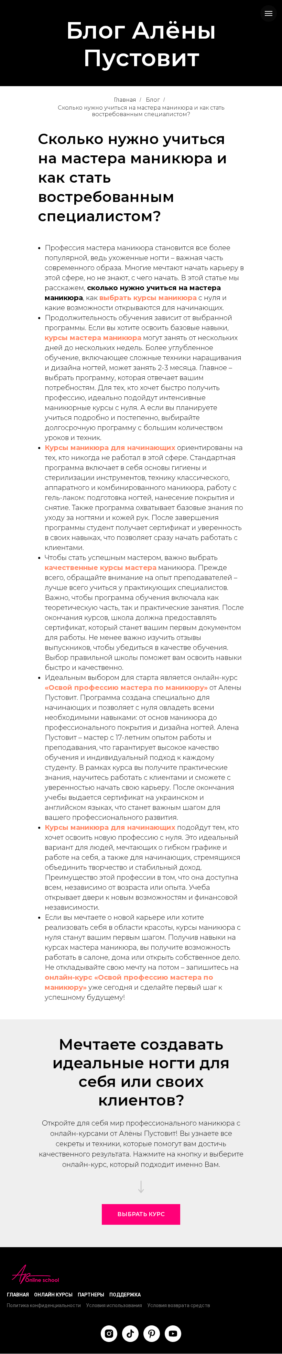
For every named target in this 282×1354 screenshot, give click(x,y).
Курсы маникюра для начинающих (110, 502)
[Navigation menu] (268, 13)
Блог (153, 154)
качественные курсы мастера (100, 622)
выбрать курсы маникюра (148, 352)
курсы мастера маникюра (93, 392)
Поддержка (125, 1349)
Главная (125, 154)
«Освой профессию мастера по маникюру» (126, 741)
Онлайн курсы (53, 1349)
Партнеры (91, 1349)
